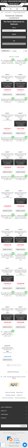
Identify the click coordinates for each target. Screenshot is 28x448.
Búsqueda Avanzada (10, 395)
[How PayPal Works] (14, 445)
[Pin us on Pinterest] (14, 423)
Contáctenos (19, 395)
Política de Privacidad (10, 392)
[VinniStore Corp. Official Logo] (14, 5)
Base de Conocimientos (7, 398)
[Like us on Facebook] (13, 423)
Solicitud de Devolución (20, 398)
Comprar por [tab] (5, 50)
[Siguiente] (20, 365)
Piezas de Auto (8, 12)
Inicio (2, 12)
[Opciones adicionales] (14, 383)
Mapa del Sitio (19, 392)
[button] (14, 440)
